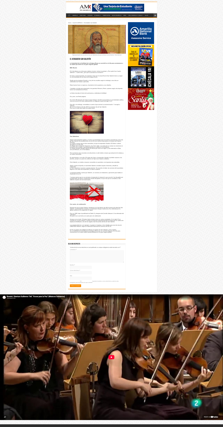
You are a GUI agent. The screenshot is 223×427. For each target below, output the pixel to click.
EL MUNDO (97, 15)
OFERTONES (83, 15)
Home (69, 15)
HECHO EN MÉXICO (116, 15)
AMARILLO (75, 15)
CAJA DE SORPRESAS (78, 22)
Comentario (73, 249)
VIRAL (124, 15)
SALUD (146, 15)
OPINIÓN (90, 15)
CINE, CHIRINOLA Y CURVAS (135, 15)
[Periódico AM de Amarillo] (111, 7)
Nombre (72, 265)
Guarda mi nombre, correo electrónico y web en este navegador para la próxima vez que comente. (94, 282)
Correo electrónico (75, 270)
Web (71, 275)
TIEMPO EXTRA (106, 15)
